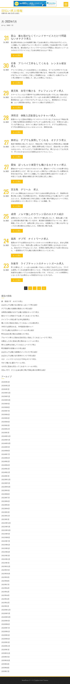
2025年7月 (5, 411)
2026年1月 (5, 389)
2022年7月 (5, 541)
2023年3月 (5, 512)
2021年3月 (5, 599)
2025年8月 (5, 407)
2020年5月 (5, 635)
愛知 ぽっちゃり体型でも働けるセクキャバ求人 (38, 164)
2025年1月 (5, 433)
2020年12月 (6, 610)
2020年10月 (5, 617)
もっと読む (17, 55)
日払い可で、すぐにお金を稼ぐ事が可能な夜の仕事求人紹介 (23, 370)
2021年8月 (5, 581)
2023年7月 (5, 498)
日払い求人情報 (12, 10)
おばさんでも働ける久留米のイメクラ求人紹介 (18, 356)
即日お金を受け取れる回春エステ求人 (15, 334)
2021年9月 (5, 577)
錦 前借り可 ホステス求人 (12, 301)
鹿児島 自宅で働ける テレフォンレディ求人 (37, 90)
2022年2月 (5, 559)
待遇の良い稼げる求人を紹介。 (11, 13)
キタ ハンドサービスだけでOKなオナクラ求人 (18, 359)
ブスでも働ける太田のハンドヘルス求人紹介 (17, 330)
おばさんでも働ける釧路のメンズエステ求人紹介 (19, 352)
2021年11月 (5, 570)
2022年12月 (6, 523)
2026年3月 (5, 382)
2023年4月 (5, 509)
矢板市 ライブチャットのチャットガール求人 (37, 263)
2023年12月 (5, 480)
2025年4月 (5, 422)
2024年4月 (5, 465)
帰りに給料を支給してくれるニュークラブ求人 (18, 345)
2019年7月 (5, 671)
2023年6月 (5, 501)
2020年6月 (5, 631)
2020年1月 (5, 650)
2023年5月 (5, 505)
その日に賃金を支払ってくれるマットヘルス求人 (19, 366)
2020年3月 (5, 642)
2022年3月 (5, 555)
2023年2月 (5, 516)
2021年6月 (5, 588)
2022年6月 (5, 545)
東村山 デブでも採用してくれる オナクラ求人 (38, 140)
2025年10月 (5, 400)
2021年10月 (5, 574)
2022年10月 (6, 530)
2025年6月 (5, 414)
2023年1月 (5, 519)
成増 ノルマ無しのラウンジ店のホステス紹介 (37, 214)
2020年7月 (5, 628)
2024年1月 (5, 476)
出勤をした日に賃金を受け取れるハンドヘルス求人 (20, 341)
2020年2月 (5, 646)
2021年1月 (5, 606)
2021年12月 (5, 566)
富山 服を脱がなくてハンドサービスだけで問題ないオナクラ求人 (38, 37)
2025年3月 (5, 425)
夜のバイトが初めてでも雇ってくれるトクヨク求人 (20, 316)
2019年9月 (5, 664)
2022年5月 (5, 548)
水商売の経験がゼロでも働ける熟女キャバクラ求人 (20, 312)
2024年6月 (5, 458)
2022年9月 (5, 534)
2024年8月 (5, 451)
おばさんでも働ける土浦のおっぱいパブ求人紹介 (19, 305)
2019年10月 (5, 660)
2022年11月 (5, 527)
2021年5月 (5, 592)
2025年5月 (5, 418)
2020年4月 (5, 639)
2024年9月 (5, 447)
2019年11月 (5, 657)
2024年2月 (5, 472)
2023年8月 (5, 494)
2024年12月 (6, 436)
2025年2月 (5, 429)
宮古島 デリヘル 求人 (24, 189)
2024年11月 (5, 440)
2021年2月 (5, 603)
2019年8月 (5, 668)
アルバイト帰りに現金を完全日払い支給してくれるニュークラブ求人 (26, 337)
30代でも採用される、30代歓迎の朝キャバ (17, 327)
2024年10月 (5, 443)
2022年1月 (5, 563)
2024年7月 (5, 454)
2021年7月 (5, 584)
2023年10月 (5, 487)
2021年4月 (5, 595)
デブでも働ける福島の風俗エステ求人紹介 (17, 308)
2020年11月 (5, 613)
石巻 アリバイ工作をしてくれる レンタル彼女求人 (38, 64)
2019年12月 (5, 653)
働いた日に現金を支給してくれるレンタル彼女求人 (20, 323)
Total (36, 680)
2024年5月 (5, 461)
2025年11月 (5, 396)
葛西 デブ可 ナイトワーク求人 (29, 238)
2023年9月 (5, 490)
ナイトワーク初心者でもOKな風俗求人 (15, 319)
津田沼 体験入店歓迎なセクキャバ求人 (33, 115)
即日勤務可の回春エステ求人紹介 (13, 348)
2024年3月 (5, 469)
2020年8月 (5, 624)
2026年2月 (5, 386)
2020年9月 (5, 621)
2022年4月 (5, 552)
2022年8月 (5, 537)
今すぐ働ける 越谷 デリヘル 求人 (13, 363)
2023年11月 (5, 483)
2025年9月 (5, 404)
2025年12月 (5, 393)
